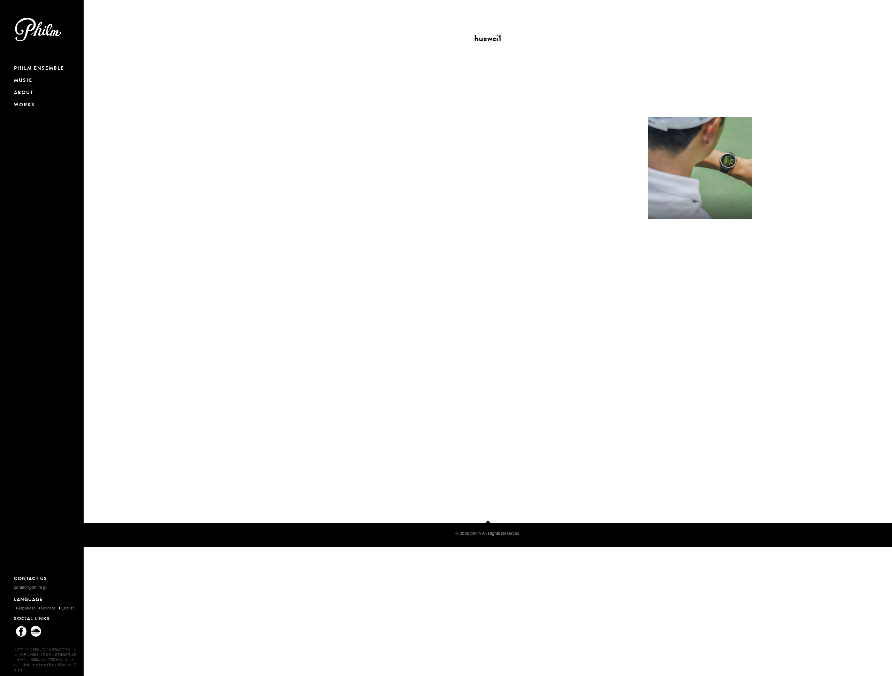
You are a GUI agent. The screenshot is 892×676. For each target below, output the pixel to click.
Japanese (27, 607)
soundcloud (35, 631)
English (68, 607)
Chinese (48, 607)
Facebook (21, 631)
